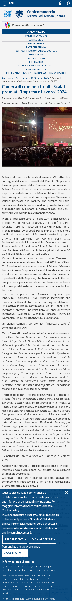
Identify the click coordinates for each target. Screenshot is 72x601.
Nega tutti (66, 492)
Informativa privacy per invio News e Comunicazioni (36, 73)
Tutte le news (36, 43)
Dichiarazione (42, 539)
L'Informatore (36, 62)
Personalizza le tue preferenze (21, 546)
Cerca (68, 3)
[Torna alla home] (36, 19)
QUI (24, 327)
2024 (33, 78)
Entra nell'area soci (62, 3)
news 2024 (43, 78)
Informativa (14, 539)
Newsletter (36, 54)
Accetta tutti (14, 552)
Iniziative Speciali (36, 69)
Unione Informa (36, 58)
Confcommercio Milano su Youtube (36, 51)
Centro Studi (36, 40)
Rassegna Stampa (36, 47)
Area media (36, 31)
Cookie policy (10, 510)
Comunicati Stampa (36, 36)
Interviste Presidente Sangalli (36, 65)
